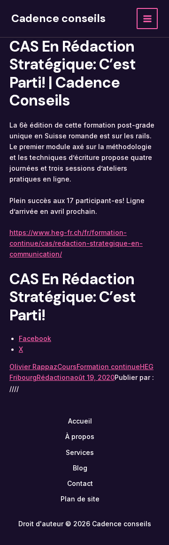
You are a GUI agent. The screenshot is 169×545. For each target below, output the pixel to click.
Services (80, 452)
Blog (80, 468)
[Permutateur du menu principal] (147, 18)
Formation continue (108, 367)
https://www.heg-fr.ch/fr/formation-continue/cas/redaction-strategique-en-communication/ (76, 243)
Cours (67, 367)
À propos (79, 436)
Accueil (80, 421)
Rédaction (53, 377)
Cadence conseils (58, 18)
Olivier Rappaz (33, 367)
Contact (80, 483)
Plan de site (80, 499)
